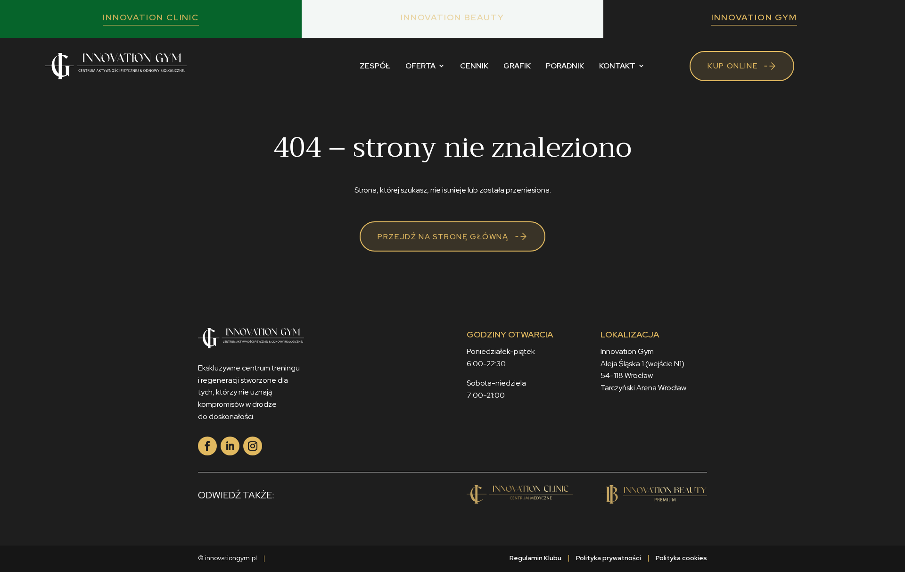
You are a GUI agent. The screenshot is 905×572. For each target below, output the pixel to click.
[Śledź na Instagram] (252, 446)
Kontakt (617, 66)
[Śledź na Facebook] (207, 446)
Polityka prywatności (608, 558)
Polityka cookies (681, 558)
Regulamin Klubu (535, 558)
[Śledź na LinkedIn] (230, 446)
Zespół (375, 66)
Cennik (474, 66)
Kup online (732, 66)
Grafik (517, 66)
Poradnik (565, 66)
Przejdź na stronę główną (443, 237)
